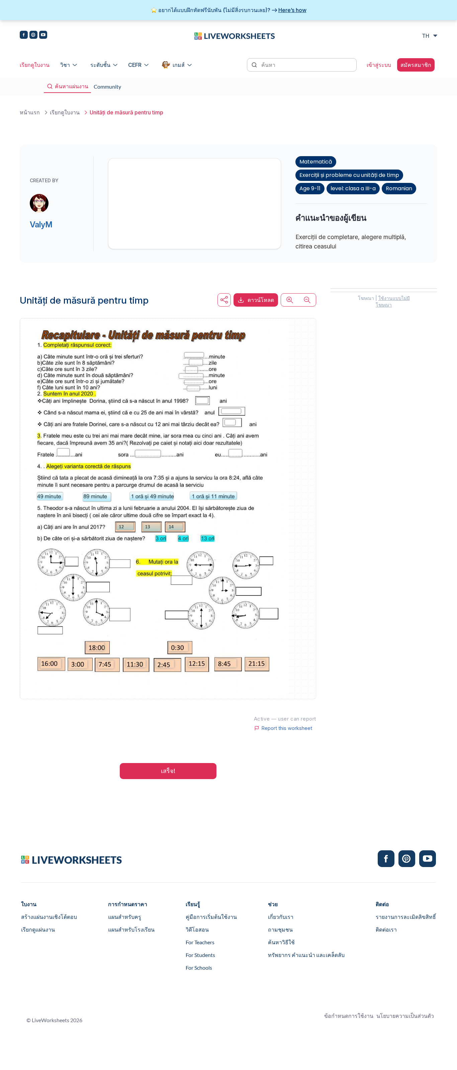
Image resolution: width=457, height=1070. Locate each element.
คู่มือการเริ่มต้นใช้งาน (211, 917)
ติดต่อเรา (386, 929)
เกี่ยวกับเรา (280, 917)
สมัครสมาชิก (415, 65)
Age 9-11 (310, 188)
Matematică (315, 162)
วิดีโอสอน (197, 929)
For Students (200, 955)
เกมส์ (179, 65)
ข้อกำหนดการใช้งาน (348, 1015)
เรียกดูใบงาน (35, 65)
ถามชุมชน (280, 929)
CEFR (135, 65)
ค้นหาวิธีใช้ (281, 942)
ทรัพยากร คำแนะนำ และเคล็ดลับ (306, 955)
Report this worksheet (286, 728)
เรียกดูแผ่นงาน (38, 929)
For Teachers (200, 942)
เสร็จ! (168, 770)
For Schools (199, 967)
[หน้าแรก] (234, 35)
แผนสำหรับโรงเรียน (131, 929)
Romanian (399, 188)
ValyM (41, 224)
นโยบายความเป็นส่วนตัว (405, 1015)
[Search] (255, 64)
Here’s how (292, 10)
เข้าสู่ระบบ (379, 65)
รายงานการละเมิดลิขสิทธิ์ (406, 917)
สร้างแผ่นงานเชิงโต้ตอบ (49, 917)
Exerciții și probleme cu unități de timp (349, 175)
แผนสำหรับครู (124, 917)
